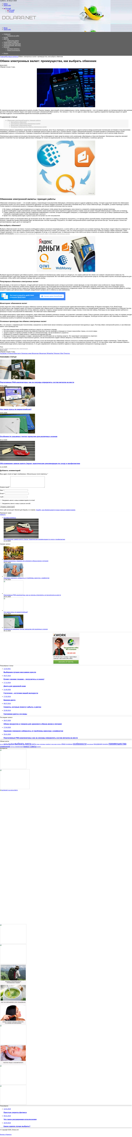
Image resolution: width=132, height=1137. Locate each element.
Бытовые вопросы (13, 48)
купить (59, 744)
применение (5, 746)
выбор (11, 744)
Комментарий (5, 487)
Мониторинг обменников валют (21, 125)
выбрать (19, 743)
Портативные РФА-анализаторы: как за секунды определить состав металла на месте (37, 382)
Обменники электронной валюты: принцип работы (24, 120)
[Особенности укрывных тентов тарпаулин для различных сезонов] (17, 433)
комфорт (48, 744)
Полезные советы (11, 42)
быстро (1, 744)
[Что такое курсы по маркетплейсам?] (17, 406)
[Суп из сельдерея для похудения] (13, 1003)
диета (28, 743)
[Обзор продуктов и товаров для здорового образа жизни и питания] (13, 559)
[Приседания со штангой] (13, 1084)
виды (6, 744)
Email (2, 493)
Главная (3, 56)
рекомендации (19, 746)
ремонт (26, 746)
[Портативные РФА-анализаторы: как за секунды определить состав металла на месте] (17, 379)
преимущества (14, 348)
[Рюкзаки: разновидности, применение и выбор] (13, 983)
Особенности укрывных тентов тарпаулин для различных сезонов (28, 436)
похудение (90, 744)
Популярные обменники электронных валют (25, 123)
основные (69, 744)
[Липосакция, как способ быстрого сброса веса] (13, 963)
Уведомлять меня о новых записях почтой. (16, 503)
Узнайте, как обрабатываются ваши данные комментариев (55, 510)
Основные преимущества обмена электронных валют (29, 127)
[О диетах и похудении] (18, 25)
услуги (39, 746)
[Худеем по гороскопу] (13, 943)
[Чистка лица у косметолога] (13, 1064)
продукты (13, 746)
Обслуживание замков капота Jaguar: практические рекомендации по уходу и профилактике (40, 463)
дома (38, 744)
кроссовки (54, 744)
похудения (98, 744)
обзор (63, 744)
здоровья (42, 744)
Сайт (1, 497)
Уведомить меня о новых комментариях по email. (18, 500)
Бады (6, 37)
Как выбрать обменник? (19, 122)
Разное (7, 47)
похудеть (105, 744)
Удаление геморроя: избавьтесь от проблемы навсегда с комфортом (26, 578)
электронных (23, 348)
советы (33, 746)
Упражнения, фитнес (12, 45)
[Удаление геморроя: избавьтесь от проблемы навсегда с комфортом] (13, 576)
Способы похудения (12, 44)
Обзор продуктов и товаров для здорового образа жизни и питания (26, 561)
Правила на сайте (13, 36)
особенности (80, 744)
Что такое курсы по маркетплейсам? (16, 409)
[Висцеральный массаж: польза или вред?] (15, 788)
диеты (34, 744)
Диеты (6, 39)
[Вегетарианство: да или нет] (13, 1044)
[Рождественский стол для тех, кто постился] (13, 1104)
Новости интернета (13, 50)
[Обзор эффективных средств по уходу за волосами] (13, 1024)
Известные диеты (13, 40)
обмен (6, 348)
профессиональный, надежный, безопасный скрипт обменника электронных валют (42, 234)
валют (2, 348)
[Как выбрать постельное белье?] (13, 768)
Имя (2, 490)
